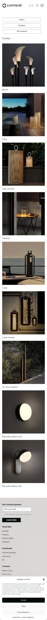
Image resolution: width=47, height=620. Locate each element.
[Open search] (37, 5)
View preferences (23, 612)
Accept (23, 600)
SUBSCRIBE (11, 520)
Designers (6, 542)
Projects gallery (8, 538)
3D (3, 560)
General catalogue (9, 553)
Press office (6, 574)
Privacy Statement (28, 617)
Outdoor (22, 25)
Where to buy (7, 571)
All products (22, 31)
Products (5, 535)
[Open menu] (42, 5)
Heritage (5, 531)
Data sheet (6, 556)
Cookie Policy (16, 617)
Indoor (22, 20)
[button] (44, 579)
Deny (23, 606)
